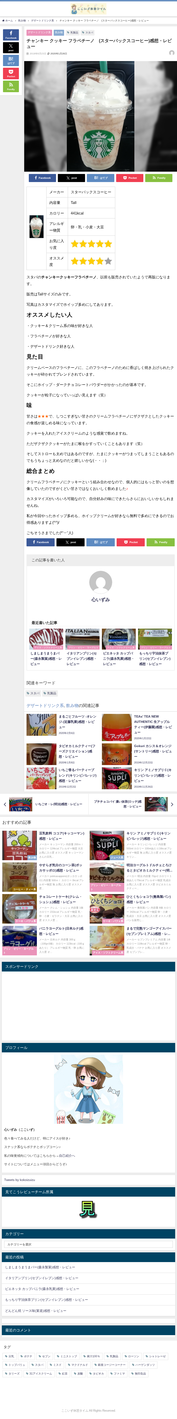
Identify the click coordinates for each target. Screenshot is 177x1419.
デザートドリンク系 (39, 32)
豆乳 (11, 1356)
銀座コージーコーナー (112, 1364)
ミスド (57, 1364)
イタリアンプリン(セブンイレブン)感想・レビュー (41, 1278)
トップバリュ (17, 1364)
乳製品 (74, 32)
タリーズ (14, 1373)
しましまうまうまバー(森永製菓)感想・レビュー (40, 1267)
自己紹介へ (67, 1155)
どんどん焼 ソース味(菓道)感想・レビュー (35, 1310)
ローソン (133, 1356)
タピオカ (98, 1373)
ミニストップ (68, 1356)
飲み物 (59, 32)
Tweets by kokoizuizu (19, 1179)
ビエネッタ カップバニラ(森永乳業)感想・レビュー (42, 1288)
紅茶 (65, 1373)
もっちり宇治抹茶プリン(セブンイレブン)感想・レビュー (46, 1299)
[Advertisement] (88, 1006)
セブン (46, 1356)
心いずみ (100, 599)
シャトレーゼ (157, 1356)
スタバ (89, 32)
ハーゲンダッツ (145, 1364)
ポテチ (28, 1356)
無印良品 (140, 1373)
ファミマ (119, 1373)
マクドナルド (79, 1364)
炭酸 (80, 1373)
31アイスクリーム (41, 1373)
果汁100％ (93, 1356)
